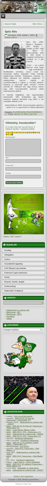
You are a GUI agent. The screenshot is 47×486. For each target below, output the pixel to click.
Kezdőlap (7, 250)
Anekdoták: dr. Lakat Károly (28, 468)
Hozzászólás (10, 137)
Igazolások (10, 316)
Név (7, 158)
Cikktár (7, 277)
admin (8, 426)
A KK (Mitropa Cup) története (15, 268)
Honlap (8, 173)
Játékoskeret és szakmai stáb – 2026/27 (24, 423)
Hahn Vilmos (37, 24)
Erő (22, 476)
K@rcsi (14, 37)
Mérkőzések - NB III (14, 314)
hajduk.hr (9, 107)
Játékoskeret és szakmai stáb (17, 310)
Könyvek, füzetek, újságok (14, 282)
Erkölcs (17, 476)
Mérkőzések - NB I (13, 312)
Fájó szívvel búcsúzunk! (23, 416)
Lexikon (7, 259)
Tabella (9, 319)
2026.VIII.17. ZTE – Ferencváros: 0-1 (27, 432)
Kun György (24, 446)
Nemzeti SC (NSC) (21, 114)
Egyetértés (29, 476)
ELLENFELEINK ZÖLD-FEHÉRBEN (26, 112)
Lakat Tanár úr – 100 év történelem (26, 462)
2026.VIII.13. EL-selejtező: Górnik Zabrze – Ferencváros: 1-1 (22, 443)
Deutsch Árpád (10, 24)
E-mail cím (9, 165)
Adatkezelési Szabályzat (13, 291)
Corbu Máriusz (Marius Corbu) (24, 430)
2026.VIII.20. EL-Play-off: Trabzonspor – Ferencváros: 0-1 (20, 419)
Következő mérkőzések (24, 438)
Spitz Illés (33, 114)
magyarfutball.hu (23, 107)
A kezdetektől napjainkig (13, 264)
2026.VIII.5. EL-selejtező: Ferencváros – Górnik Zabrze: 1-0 (24, 465)
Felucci (9, 462)
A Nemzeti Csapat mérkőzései (15, 273)
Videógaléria (8, 255)
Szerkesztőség (10, 286)
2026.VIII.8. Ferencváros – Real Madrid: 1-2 (22, 449)
